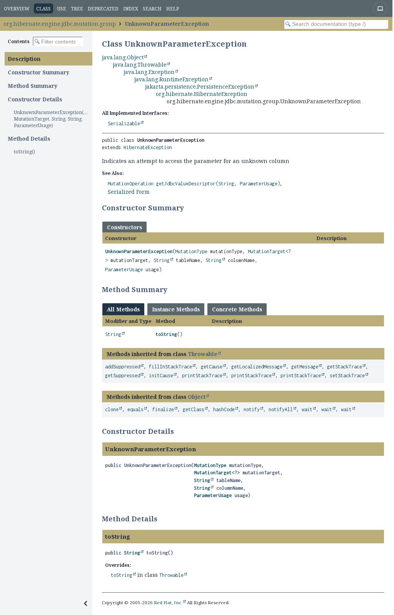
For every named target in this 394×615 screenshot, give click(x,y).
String (162, 260)
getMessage (304, 367)
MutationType (191, 251)
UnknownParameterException (167, 23)
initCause (161, 375)
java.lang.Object (123, 57)
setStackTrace (347, 375)
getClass (193, 409)
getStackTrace (344, 367)
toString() (24, 151)
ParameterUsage (124, 269)
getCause (211, 367)
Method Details (29, 138)
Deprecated (103, 8)
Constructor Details (35, 99)
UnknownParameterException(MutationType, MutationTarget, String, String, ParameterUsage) (53, 119)
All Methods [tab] (123, 309)
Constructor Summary (38, 72)
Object (196, 396)
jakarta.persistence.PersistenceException (199, 86)
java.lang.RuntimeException (171, 79)
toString (166, 334)
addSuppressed (122, 367)
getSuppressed (122, 375)
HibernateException (148, 147)
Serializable (124, 123)
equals (135, 409)
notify (252, 409)
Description (24, 58)
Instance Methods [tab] (176, 309)
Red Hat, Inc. (168, 602)
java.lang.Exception (149, 72)
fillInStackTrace (170, 367)
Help (172, 8)
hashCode (224, 409)
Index (130, 8)
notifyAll (281, 409)
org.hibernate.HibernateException (201, 93)
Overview (17, 8)
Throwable (202, 354)
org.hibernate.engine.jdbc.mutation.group (59, 23)
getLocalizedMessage (256, 367)
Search (152, 8)
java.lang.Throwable (140, 64)
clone (112, 409)
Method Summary (32, 85)
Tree (77, 8)
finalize (163, 409)
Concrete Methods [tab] (237, 309)
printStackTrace (202, 375)
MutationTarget (266, 251)
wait (307, 409)
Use (61, 8)
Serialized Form (129, 191)
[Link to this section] (189, 207)
